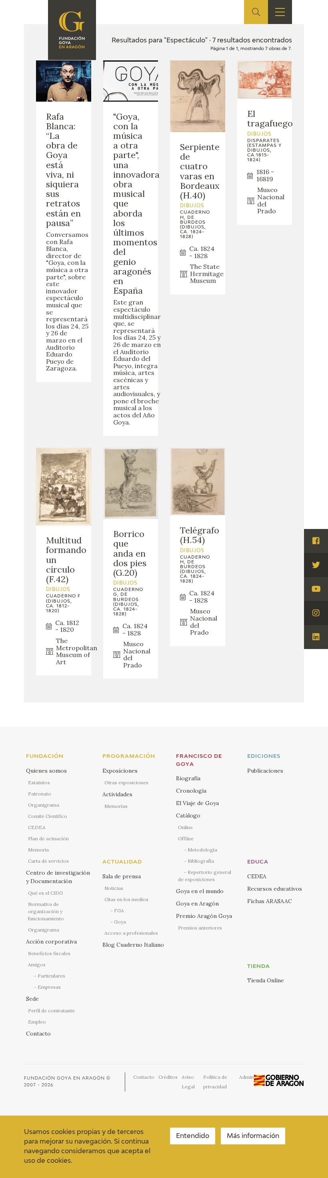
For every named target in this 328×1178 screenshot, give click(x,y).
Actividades (117, 794)
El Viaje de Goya (197, 803)
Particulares (51, 976)
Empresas (49, 987)
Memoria (38, 850)
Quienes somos (46, 770)
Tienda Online (265, 980)
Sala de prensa (121, 876)
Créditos (168, 1077)
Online (185, 827)
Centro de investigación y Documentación (58, 877)
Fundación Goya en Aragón (64, 1078)
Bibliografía (201, 861)
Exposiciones (120, 770)
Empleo (37, 1022)
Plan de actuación (48, 838)
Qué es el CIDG (45, 893)
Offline (186, 838)
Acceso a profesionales (131, 933)
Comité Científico (47, 816)
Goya (120, 922)
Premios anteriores (200, 928)
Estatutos (39, 782)
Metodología (202, 850)
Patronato (39, 794)
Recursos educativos (274, 888)
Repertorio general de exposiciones (204, 875)
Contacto (38, 1033)
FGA (119, 911)
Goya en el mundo (200, 891)
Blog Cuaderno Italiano (133, 944)
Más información (253, 1136)
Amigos (37, 965)
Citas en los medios (126, 899)
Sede (32, 998)
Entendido (192, 1136)
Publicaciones (265, 770)
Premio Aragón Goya (204, 916)
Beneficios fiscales (49, 953)
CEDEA (37, 827)
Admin (246, 1077)
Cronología (191, 790)
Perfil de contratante (51, 1011)
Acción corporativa (51, 941)
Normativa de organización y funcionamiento (46, 911)
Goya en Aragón (197, 903)
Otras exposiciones (126, 782)
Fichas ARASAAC (269, 901)
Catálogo (188, 815)
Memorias (116, 806)
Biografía (188, 778)
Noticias (113, 888)
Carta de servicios (48, 861)
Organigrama (43, 805)
